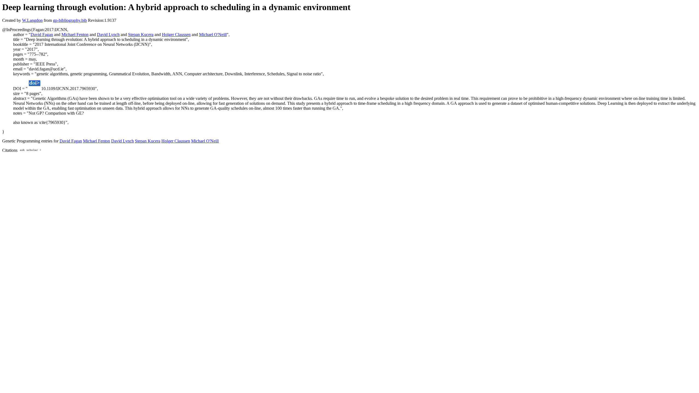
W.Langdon (32, 20)
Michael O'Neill (213, 34)
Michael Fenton (74, 34)
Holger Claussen (176, 34)
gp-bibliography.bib (70, 20)
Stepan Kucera (140, 34)
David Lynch (108, 34)
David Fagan (42, 34)
